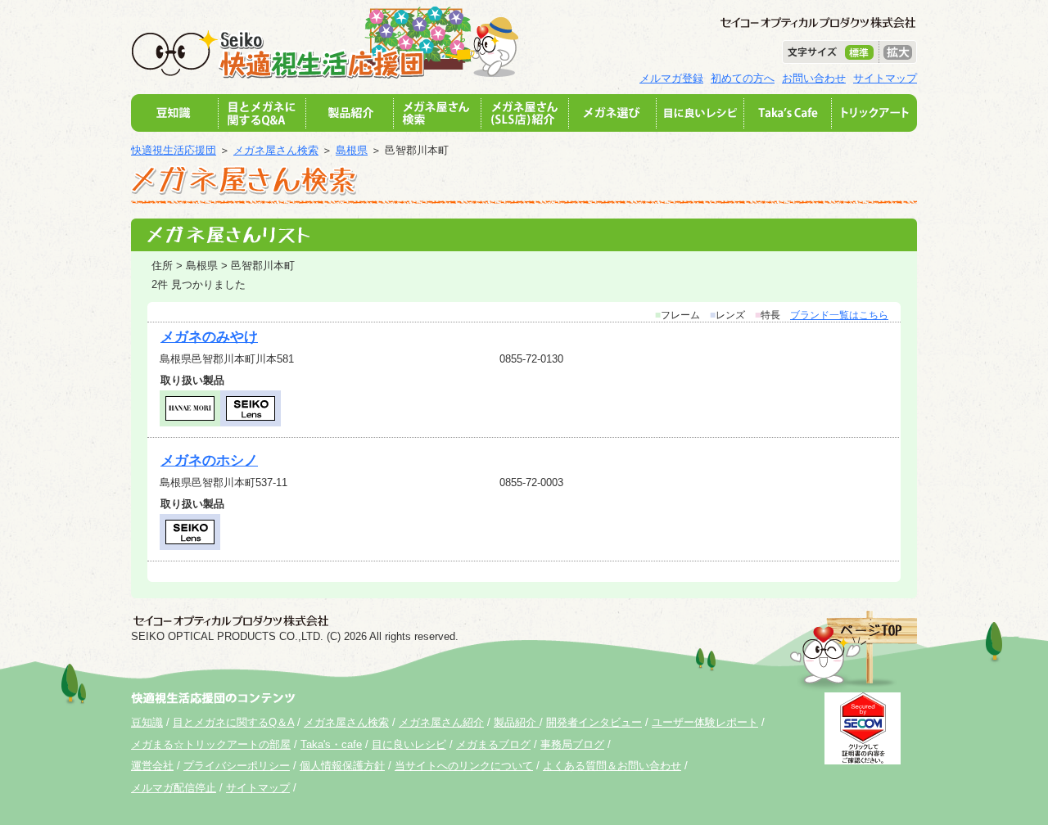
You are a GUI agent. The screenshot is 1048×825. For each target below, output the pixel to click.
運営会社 (152, 766)
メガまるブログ (493, 744)
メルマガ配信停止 (173, 788)
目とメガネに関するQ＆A (233, 722)
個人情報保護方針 (342, 766)
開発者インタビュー (594, 722)
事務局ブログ (572, 744)
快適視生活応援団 (173, 150)
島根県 (352, 150)
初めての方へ (743, 78)
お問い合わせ (814, 78)
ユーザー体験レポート (705, 722)
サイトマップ (885, 78)
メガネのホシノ (209, 460)
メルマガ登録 (671, 78)
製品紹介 (517, 722)
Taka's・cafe (331, 744)
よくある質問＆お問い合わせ (612, 766)
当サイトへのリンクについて (464, 766)
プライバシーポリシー (236, 766)
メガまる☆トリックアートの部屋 (211, 744)
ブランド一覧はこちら (839, 315)
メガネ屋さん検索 (275, 150)
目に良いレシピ (409, 744)
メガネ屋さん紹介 (441, 722)
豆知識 (147, 722)
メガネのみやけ (209, 337)
